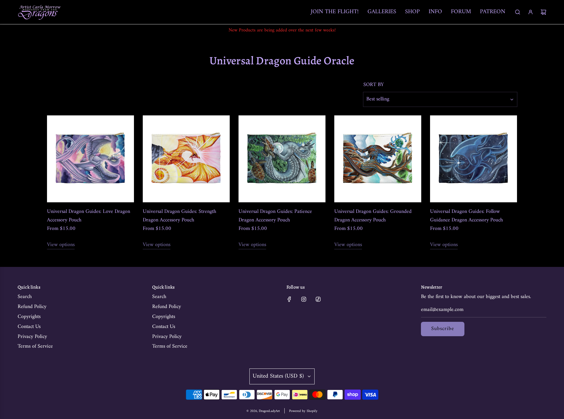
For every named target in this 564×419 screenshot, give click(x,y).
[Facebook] (289, 299)
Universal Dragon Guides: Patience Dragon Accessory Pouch (275, 216)
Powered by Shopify (303, 411)
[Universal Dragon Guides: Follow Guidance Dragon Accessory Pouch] (473, 158)
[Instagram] (303, 299)
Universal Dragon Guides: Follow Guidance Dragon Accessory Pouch (466, 216)
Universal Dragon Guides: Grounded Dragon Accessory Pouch (373, 216)
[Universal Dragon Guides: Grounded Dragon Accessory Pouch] (377, 158)
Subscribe (442, 328)
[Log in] (530, 12)
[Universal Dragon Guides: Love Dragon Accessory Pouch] (90, 158)
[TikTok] (318, 299)
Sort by (373, 84)
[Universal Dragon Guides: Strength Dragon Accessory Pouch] (186, 158)
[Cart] (543, 12)
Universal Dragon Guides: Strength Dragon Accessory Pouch (179, 216)
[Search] (517, 12)
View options (61, 245)
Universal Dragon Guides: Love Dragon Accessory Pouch (88, 216)
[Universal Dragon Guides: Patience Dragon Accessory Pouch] (282, 158)
